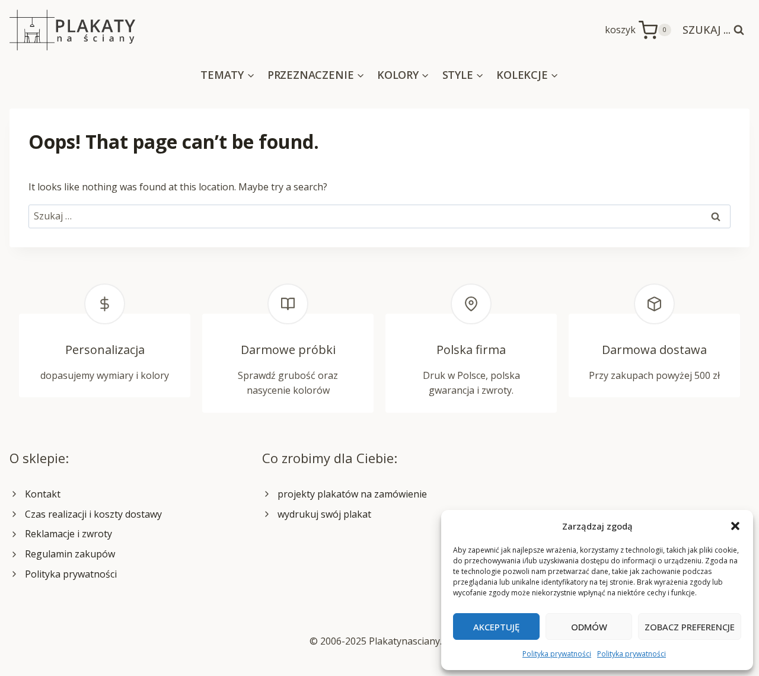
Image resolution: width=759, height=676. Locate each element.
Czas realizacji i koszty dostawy (93, 514)
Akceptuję (496, 627)
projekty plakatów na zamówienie (352, 493)
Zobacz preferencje (690, 627)
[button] (735, 526)
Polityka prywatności (556, 654)
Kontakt (42, 493)
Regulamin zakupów (70, 553)
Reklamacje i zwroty (68, 533)
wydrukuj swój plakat (324, 514)
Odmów (589, 627)
